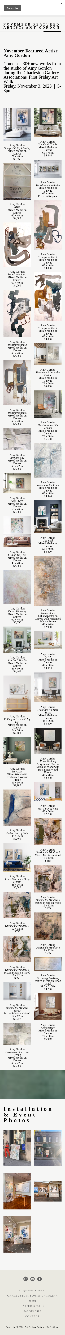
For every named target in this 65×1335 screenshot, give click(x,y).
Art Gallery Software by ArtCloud (42, 1327)
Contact (32, 1316)
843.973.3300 (32, 1311)
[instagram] (32, 1279)
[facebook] (39, 1279)
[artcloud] (25, 1279)
